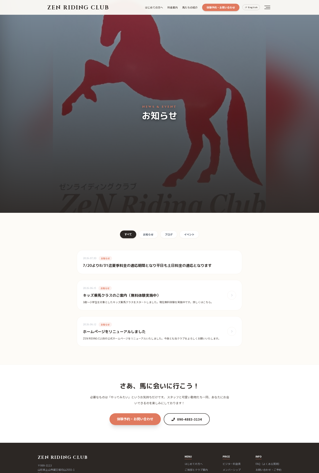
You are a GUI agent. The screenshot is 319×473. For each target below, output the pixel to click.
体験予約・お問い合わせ (221, 7)
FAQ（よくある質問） (268, 464)
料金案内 (172, 7)
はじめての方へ (154, 7)
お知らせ (148, 234)
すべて (128, 234)
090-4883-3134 (189, 419)
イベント (189, 234)
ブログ (169, 234)
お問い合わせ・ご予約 (268, 470)
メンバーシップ (232, 470)
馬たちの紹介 (190, 7)
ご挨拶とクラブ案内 (196, 470)
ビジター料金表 (232, 464)
